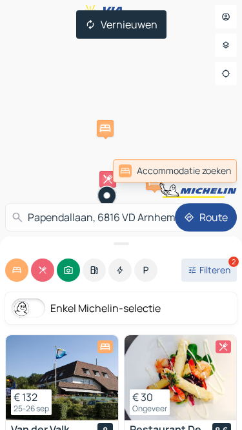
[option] (16, 270)
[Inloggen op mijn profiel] (226, 16)
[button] (105, 128)
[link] (208, 170)
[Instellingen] (226, 45)
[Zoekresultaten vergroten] (121, 244)
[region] (62, 377)
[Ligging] (226, 73)
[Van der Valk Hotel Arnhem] (62, 377)
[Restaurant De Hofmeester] (181, 377)
